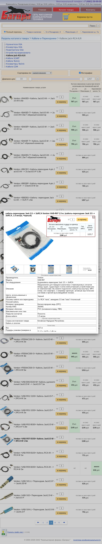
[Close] (98, 210)
